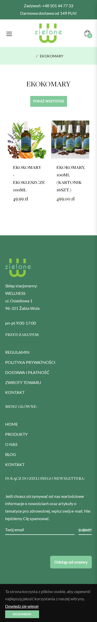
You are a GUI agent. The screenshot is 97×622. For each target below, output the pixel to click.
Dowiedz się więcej (22, 606)
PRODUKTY (16, 434)
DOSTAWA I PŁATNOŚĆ (27, 372)
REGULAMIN (17, 352)
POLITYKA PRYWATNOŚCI (30, 362)
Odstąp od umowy (71, 561)
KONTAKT (15, 392)
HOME (11, 424)
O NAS (11, 444)
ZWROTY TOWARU (23, 382)
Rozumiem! (22, 614)
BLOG (10, 454)
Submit (85, 530)
